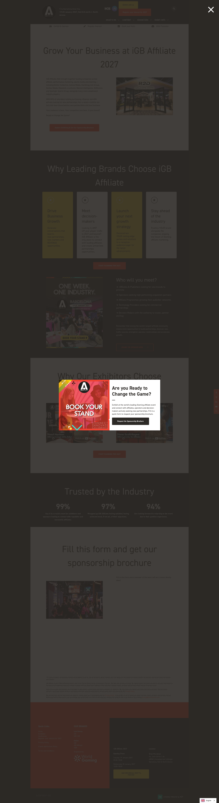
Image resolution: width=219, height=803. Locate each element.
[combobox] (208, 800)
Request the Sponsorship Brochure (130, 421)
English (208, 800)
